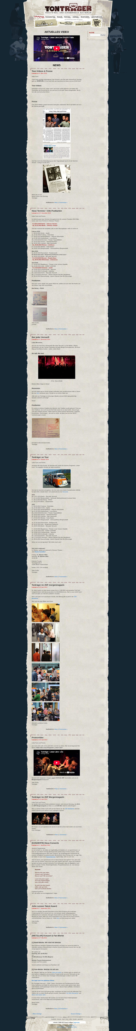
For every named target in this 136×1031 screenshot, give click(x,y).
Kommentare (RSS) (72, 1027)
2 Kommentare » (63, 202)
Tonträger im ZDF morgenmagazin (48, 585)
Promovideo (37, 737)
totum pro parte (56, 972)
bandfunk (53, 1019)
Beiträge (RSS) (61, 1027)
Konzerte (65, 492)
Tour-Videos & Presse (42, 71)
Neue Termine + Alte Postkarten (47, 211)
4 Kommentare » (63, 898)
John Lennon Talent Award (44, 906)
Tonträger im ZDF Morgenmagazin (48, 797)
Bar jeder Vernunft (40, 337)
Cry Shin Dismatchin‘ (72, 993)
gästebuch (80, 1019)
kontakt (75, 1019)
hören (67, 1019)
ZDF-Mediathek (69, 808)
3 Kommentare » (63, 329)
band (63, 1019)
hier (38, 393)
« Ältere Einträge (37, 1014)
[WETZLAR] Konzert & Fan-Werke (48, 936)
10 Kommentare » (63, 1008)
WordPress (71, 1025)
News (56, 202)
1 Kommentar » (63, 788)
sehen (70, 1019)
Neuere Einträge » (76, 1014)
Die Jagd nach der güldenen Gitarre (43, 980)
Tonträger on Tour (40, 457)
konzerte (59, 1019)
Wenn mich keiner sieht (38, 995)
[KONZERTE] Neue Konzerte (45, 843)
